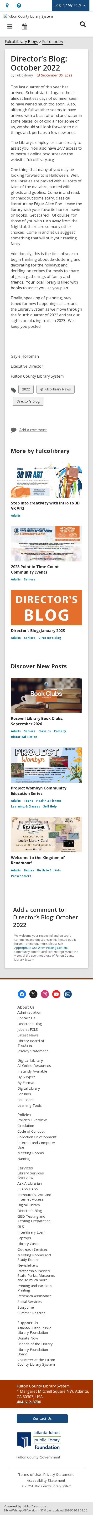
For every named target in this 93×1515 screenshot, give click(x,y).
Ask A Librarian (29, 1183)
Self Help (50, 806)
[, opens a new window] (39, 1449)
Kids (57, 870)
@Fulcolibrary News (55, 390)
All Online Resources (34, 1065)
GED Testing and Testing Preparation (34, 1218)
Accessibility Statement (46, 1480)
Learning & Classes (25, 806)
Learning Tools (29, 1105)
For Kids (24, 1094)
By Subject (26, 1076)
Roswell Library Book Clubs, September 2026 (37, 721)
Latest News (28, 1035)
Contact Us (26, 1018)
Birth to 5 (44, 870)
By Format (26, 1082)
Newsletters (27, 1265)
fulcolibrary (24, 75)
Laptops (24, 1237)
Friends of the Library (35, 1343)
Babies (29, 870)
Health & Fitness (49, 801)
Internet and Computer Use (36, 1144)
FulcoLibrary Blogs (21, 41)
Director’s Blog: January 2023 (38, 630)
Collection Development (37, 1137)
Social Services (29, 1301)
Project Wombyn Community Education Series (38, 790)
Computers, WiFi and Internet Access (34, 1197)
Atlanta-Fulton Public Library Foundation (34, 1330)
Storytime (25, 1307)
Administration (29, 1012)
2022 (26, 390)
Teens (28, 801)
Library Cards (28, 1243)
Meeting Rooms (30, 1152)
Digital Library (28, 1088)
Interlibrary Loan (31, 1232)
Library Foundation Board (32, 1351)
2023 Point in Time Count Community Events (35, 569)
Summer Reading (31, 1313)
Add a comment (33, 429)
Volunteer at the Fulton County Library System (36, 1362)
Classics (44, 731)
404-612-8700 (29, 1402)
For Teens (25, 1099)
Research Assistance (34, 1295)
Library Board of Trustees (30, 1043)
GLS (20, 1226)
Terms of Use (29, 1474)
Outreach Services (32, 1249)
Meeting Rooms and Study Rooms (34, 1257)
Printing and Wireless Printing (34, 1287)
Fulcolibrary (52, 41)
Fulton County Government (38, 1457)
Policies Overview (32, 1119)
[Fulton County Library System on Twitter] (33, 994)
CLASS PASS (27, 1189)
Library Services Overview (30, 1175)
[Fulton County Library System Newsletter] (68, 994)
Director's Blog (28, 402)
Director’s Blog (29, 1023)
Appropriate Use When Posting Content (41, 948)
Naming (23, 1158)
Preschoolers (21, 876)
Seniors (29, 579)
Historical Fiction (24, 737)
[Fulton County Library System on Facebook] (22, 994)
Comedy (60, 731)
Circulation (25, 1125)
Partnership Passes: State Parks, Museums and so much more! (36, 1275)
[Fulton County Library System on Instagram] (45, 994)
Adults (16, 515)
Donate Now (27, 1338)
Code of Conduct (31, 1131)
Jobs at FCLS (27, 1029)
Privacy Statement (32, 1051)
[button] (7, 5)
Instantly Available (32, 1071)
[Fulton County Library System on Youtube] (56, 994)
